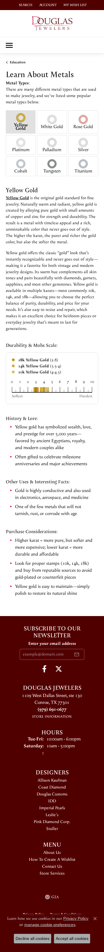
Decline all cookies (32, 938)
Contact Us (52, 866)
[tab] (21, 122)
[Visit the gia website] (52, 897)
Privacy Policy (75, 918)
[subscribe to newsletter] (76, 654)
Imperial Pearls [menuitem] (52, 808)
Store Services (52, 873)
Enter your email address (52, 643)
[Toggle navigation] (9, 45)
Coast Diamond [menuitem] (52, 787)
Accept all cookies (72, 938)
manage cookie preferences (49, 924)
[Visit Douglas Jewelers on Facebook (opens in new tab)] (44, 669)
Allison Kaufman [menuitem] (52, 780)
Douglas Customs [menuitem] (52, 794)
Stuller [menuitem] (52, 828)
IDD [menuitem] (52, 801)
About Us (52, 852)
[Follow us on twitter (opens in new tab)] (58, 669)
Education (17, 62)
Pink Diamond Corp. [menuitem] (52, 821)
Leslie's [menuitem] (52, 815)
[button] (25, 5)
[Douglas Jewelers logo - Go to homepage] (52, 23)
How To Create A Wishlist (52, 859)
